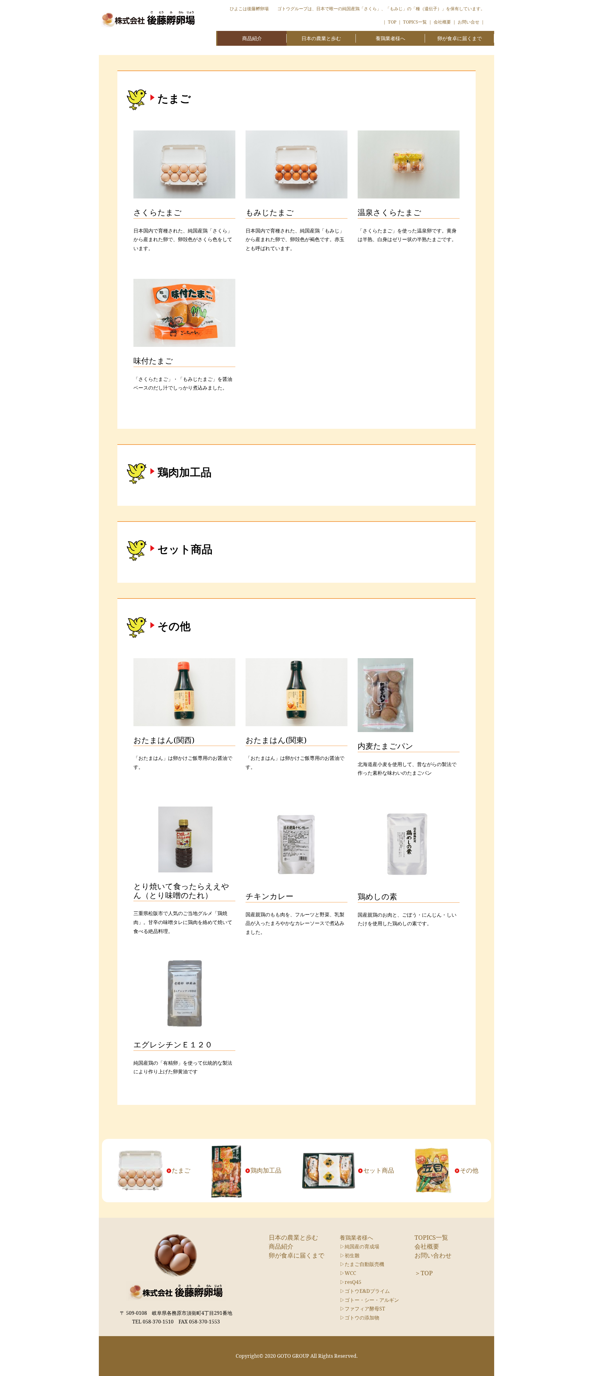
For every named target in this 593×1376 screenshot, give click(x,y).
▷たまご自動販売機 (362, 1264)
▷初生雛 (350, 1255)
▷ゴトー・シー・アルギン (369, 1300)
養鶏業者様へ (390, 38)
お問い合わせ (433, 1255)
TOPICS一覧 (415, 22)
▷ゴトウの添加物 (359, 1317)
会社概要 (442, 22)
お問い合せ (468, 22)
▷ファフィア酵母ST (362, 1308)
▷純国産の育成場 (359, 1246)
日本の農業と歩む (321, 38)
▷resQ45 (350, 1282)
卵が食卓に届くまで (459, 38)
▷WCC (348, 1273)
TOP (392, 22)
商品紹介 (252, 38)
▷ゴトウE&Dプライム (365, 1291)
